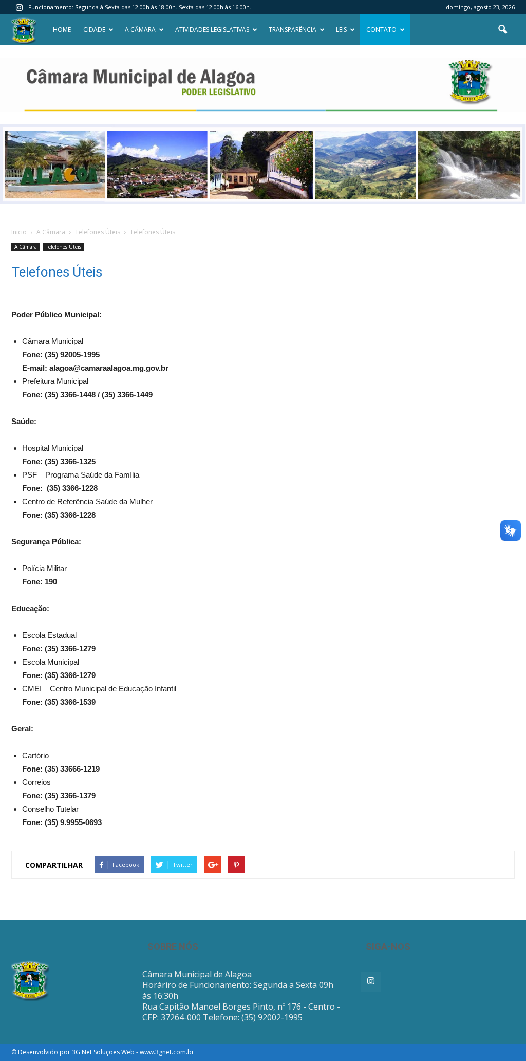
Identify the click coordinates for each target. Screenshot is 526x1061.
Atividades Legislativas (212, 29)
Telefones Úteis (63, 246)
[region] (263, 85)
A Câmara (140, 29)
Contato (381, 29)
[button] (502, 29)
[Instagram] (19, 7)
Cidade (94, 29)
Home (62, 29)
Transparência (292, 29)
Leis (341, 29)
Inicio (19, 232)
